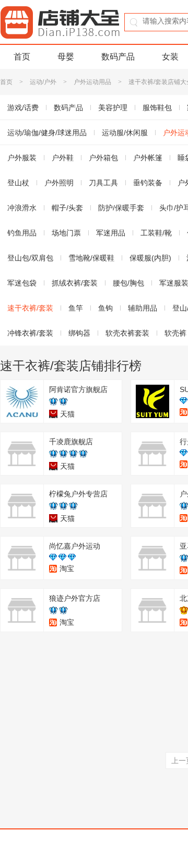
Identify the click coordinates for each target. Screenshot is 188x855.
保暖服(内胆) (150, 258)
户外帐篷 (147, 157)
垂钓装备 (147, 183)
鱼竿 (75, 308)
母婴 (65, 56)
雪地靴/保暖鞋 (91, 258)
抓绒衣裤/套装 (75, 283)
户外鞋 (63, 157)
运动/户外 (43, 82)
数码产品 (118, 56)
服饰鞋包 (157, 107)
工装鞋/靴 (156, 233)
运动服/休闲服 (125, 132)
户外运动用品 (92, 82)
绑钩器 (79, 333)
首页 (22, 56)
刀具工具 (103, 183)
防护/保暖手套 (121, 208)
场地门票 (66, 233)
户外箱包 (103, 157)
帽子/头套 (67, 208)
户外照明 (59, 183)
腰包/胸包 (128, 283)
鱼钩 (105, 308)
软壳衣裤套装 (127, 333)
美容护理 (112, 107)
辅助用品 (142, 308)
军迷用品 (110, 233)
